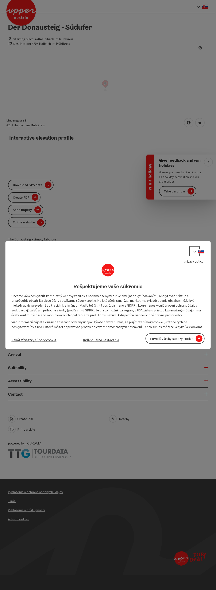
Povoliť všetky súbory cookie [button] (171, 338)
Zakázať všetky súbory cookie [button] (33, 340)
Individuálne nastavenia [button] (101, 340)
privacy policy (193, 261)
